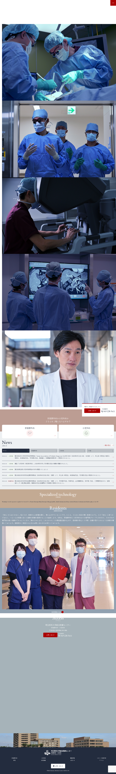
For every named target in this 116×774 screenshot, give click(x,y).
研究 (14, 760)
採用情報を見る (56, 612)
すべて (5, 451)
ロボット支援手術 (101, 758)
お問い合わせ (92, 411)
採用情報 (43, 760)
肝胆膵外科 (30, 428)
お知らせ (72, 760)
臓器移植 (72, 758)
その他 (89, 451)
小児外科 (86, 428)
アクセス (101, 760)
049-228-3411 (109, 411)
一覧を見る (107, 445)
